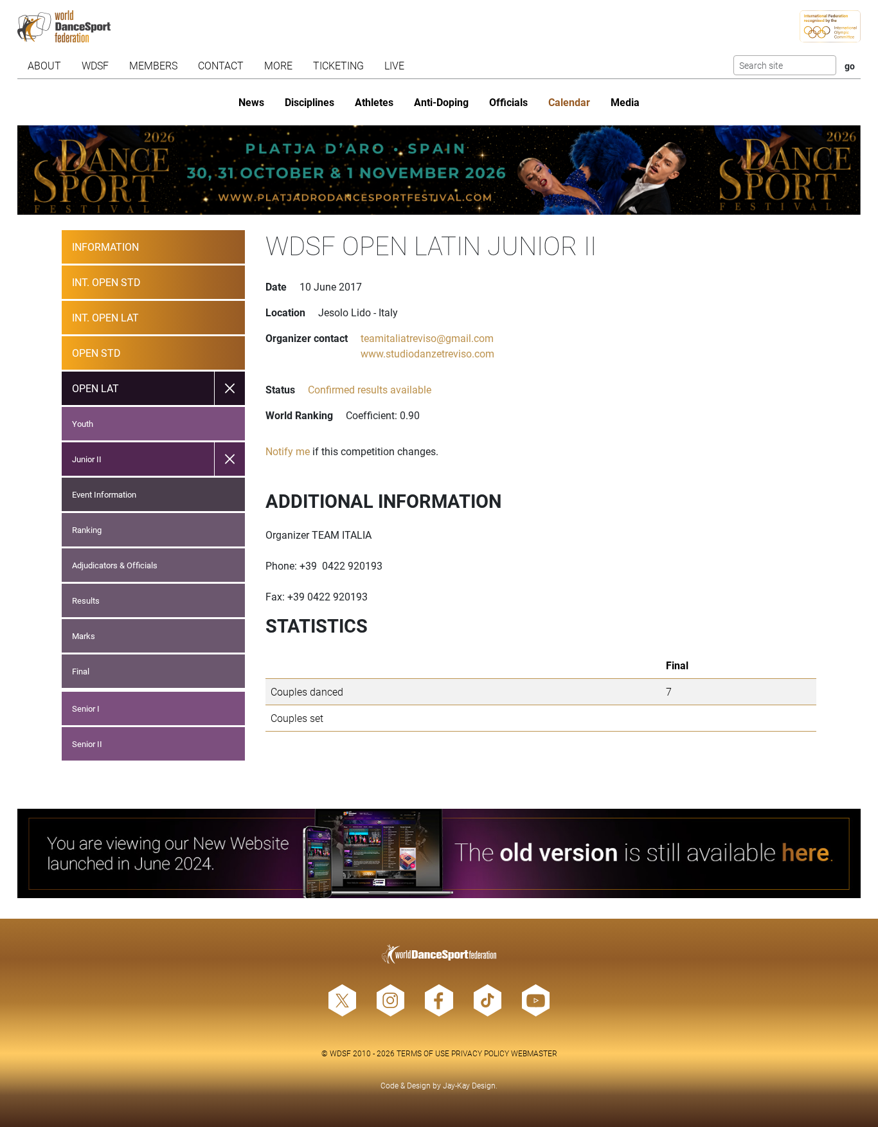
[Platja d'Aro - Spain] (438, 170)
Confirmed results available (369, 389)
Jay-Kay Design (469, 1085)
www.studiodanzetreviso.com (427, 353)
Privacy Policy (480, 1053)
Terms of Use (423, 1053)
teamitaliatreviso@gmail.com (427, 338)
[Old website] (438, 853)
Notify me (287, 451)
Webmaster (534, 1053)
